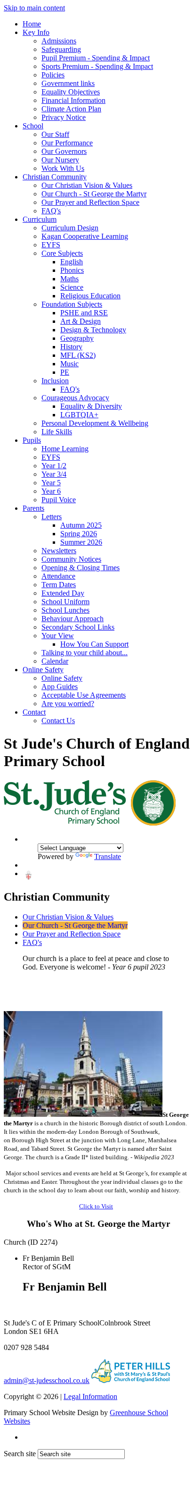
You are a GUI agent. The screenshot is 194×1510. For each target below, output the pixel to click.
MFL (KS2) (78, 355)
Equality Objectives (70, 92)
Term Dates (58, 585)
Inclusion (55, 381)
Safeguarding (61, 49)
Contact (34, 712)
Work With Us (62, 168)
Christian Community (55, 177)
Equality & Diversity (91, 406)
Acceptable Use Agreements (83, 695)
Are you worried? (67, 704)
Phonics (72, 270)
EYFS (50, 245)
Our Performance (67, 143)
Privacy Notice (63, 117)
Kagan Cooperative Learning (84, 236)
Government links (68, 83)
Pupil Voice (58, 500)
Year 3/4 (53, 474)
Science (71, 287)
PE (64, 372)
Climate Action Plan (71, 109)
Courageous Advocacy (75, 398)
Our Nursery (60, 160)
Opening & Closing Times (80, 568)
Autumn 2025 (81, 525)
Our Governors (64, 151)
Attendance (58, 576)
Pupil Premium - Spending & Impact (95, 58)
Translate (107, 856)
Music (69, 364)
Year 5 (51, 483)
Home (32, 24)
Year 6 (51, 491)
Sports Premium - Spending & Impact (97, 66)
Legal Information (90, 1396)
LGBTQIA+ (79, 415)
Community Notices (71, 559)
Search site (20, 1454)
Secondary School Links (77, 627)
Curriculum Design (69, 228)
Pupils (32, 440)
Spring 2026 (78, 534)
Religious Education (90, 296)
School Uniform (65, 602)
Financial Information (73, 100)
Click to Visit (96, 1206)
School (33, 126)
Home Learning (65, 449)
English (71, 262)
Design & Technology (93, 330)
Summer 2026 (81, 542)
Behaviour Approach (72, 619)
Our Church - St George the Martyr (93, 194)
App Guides (59, 687)
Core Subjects (62, 253)
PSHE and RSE (84, 313)
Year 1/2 (53, 466)
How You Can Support (94, 644)
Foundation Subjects (71, 304)
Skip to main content (34, 8)
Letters (51, 517)
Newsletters (58, 551)
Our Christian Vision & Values (86, 185)
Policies (53, 75)
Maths (69, 279)
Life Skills (56, 432)
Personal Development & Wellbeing (94, 423)
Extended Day (62, 593)
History (71, 347)
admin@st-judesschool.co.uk (46, 1380)
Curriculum (40, 219)
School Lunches (65, 610)
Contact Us (58, 721)
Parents (33, 508)
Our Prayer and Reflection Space (90, 202)
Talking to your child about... (84, 653)
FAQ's (51, 211)
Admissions (58, 41)
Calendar (54, 661)
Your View (57, 636)
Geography (77, 338)
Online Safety (43, 670)
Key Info (36, 32)
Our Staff (55, 134)
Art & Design (80, 321)
